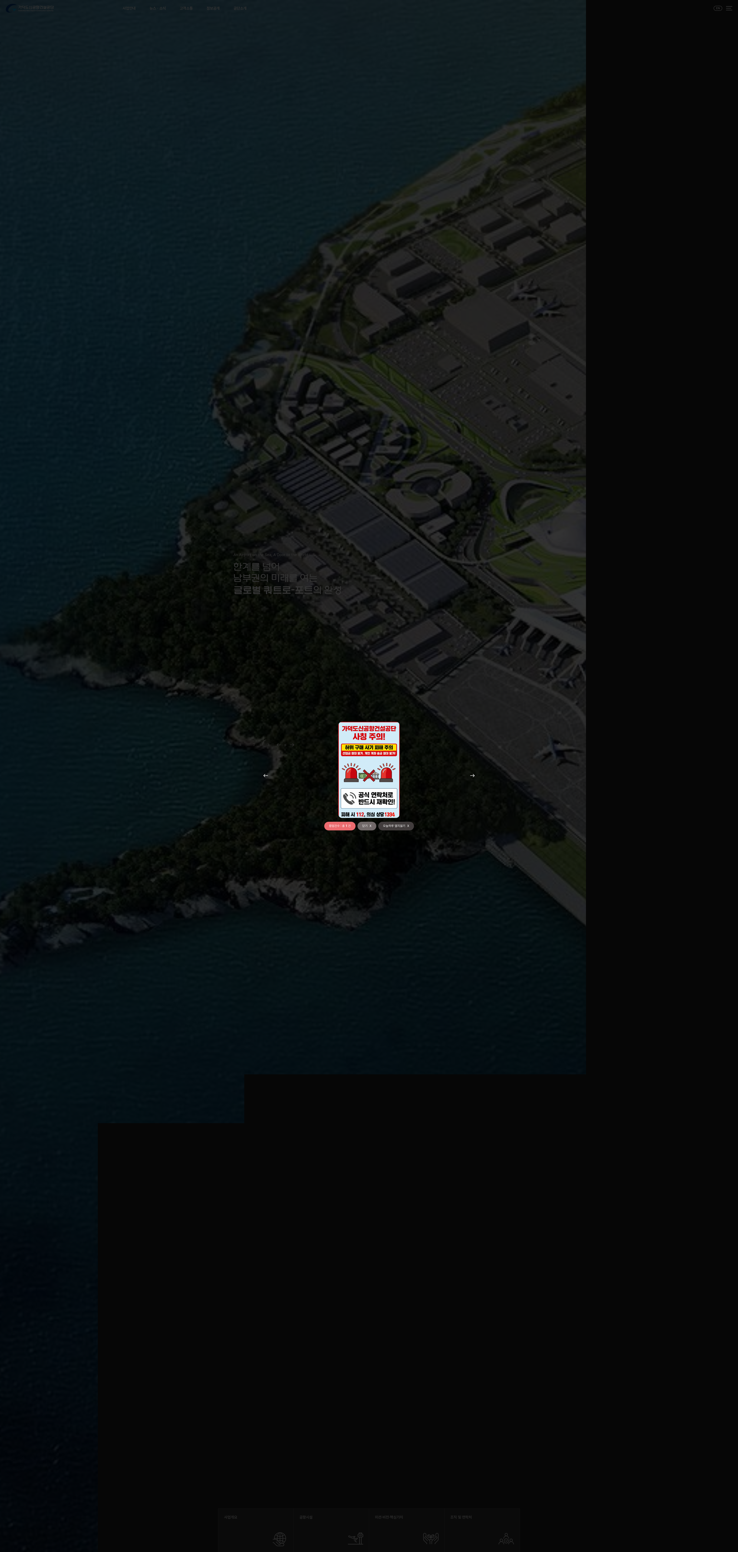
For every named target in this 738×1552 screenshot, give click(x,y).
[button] (265, 776)
